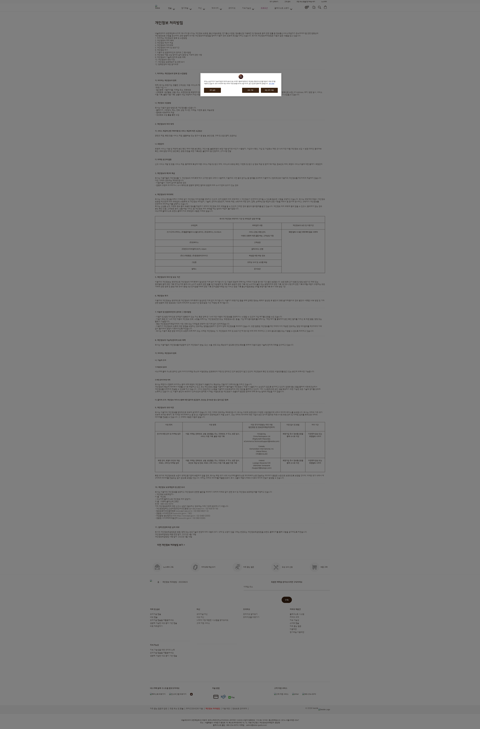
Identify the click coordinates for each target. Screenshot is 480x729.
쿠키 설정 (212, 90)
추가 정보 (271, 83)
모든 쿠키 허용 (269, 90)
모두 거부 (250, 90)
